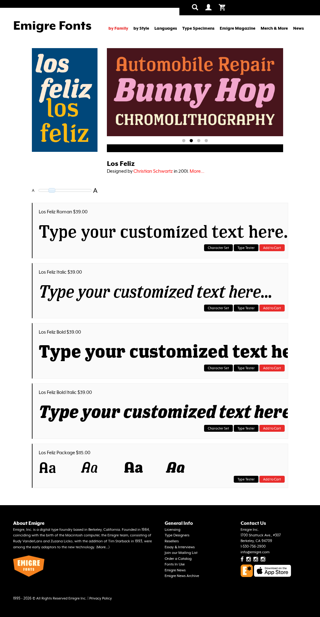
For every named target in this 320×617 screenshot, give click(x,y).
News (298, 28)
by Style (141, 28)
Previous (120, 93)
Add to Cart (272, 248)
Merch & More (274, 28)
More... (197, 171)
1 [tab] (184, 141)
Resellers (172, 541)
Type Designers (177, 535)
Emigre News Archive (182, 576)
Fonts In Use (175, 564)
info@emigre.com (255, 552)
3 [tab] (199, 141)
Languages (165, 28)
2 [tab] (191, 141)
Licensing (172, 530)
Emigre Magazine (237, 28)
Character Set (218, 248)
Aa (47, 467)
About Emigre (28, 523)
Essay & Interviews (180, 547)
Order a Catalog (178, 559)
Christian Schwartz (153, 171)
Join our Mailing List (181, 553)
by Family (118, 28)
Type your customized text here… (162, 231)
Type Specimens (198, 28)
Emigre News (175, 570)
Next (277, 93)
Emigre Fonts (52, 25)
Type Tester (246, 248)
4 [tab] (206, 141)
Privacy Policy (100, 598)
